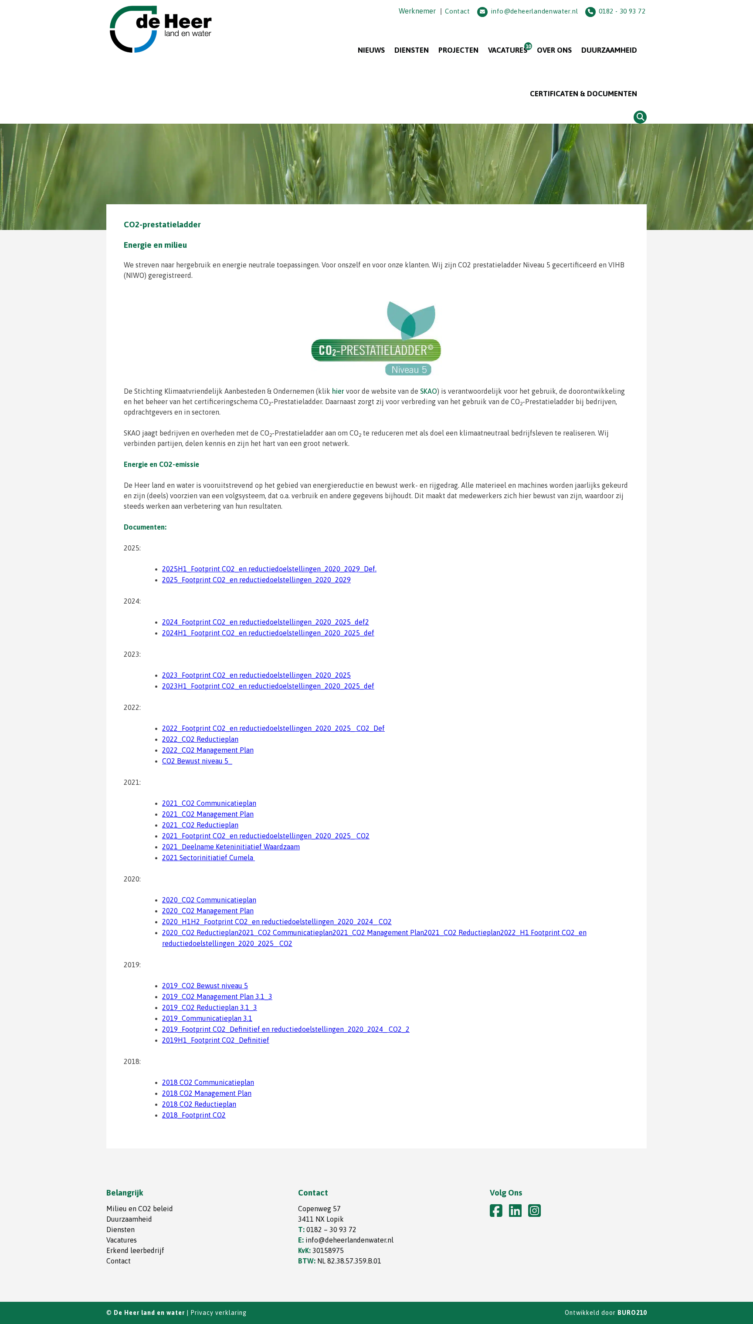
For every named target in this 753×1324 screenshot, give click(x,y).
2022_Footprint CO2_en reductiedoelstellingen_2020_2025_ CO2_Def (273, 728)
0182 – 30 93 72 (331, 1229)
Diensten (411, 50)
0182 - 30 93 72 (622, 11)
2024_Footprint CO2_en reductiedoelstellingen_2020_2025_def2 (265, 622)
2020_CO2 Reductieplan (200, 932)
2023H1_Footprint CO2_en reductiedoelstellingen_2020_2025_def (268, 686)
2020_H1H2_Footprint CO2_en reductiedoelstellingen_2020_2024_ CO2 (277, 921)
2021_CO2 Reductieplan (200, 825)
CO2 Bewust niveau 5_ (197, 761)
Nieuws (371, 50)
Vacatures (507, 50)
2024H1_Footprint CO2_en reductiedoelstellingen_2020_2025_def (268, 633)
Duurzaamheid (609, 50)
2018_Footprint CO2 (194, 1115)
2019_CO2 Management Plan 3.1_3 (217, 996)
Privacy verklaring (218, 1312)
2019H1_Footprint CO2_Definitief (215, 1040)
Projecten (458, 50)
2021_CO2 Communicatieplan (209, 803)
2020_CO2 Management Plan (208, 911)
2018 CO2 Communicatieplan (208, 1082)
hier (338, 391)
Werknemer (417, 11)
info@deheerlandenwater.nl (534, 11)
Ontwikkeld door (606, 1312)
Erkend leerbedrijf (135, 1250)
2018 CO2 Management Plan (206, 1093)
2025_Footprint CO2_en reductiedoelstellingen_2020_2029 (256, 580)
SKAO (428, 391)
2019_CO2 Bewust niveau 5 (205, 986)
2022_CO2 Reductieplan (200, 739)
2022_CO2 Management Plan (208, 750)
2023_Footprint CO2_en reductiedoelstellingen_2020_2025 (256, 675)
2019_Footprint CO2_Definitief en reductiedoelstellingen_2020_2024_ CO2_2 (286, 1029)
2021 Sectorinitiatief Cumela (208, 857)
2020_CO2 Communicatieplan (209, 900)
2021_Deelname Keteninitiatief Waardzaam (231, 847)
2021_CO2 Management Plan (208, 814)
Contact (457, 11)
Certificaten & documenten (583, 93)
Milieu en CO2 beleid (139, 1209)
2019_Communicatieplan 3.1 (207, 1018)
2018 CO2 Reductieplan (199, 1104)
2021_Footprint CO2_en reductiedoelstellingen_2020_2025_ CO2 (266, 836)
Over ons (554, 50)
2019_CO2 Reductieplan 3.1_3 (209, 1007)
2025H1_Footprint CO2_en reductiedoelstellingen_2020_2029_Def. (269, 569)
